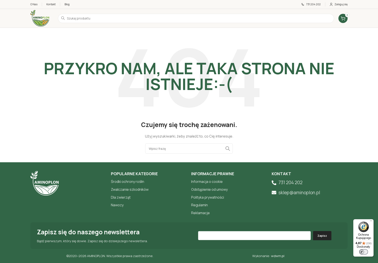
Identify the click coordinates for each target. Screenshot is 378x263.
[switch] (363, 251)
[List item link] (149, 182)
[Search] (228, 148)
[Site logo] (39, 18)
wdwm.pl (277, 256)
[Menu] (371, 221)
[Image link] (44, 183)
